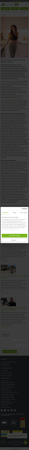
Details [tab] (14, 212)
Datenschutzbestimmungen (8, 230)
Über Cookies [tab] (24, 212)
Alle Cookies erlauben (14, 235)
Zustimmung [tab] (5, 212)
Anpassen (13, 240)
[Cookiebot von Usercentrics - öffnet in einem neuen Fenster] (21, 209)
